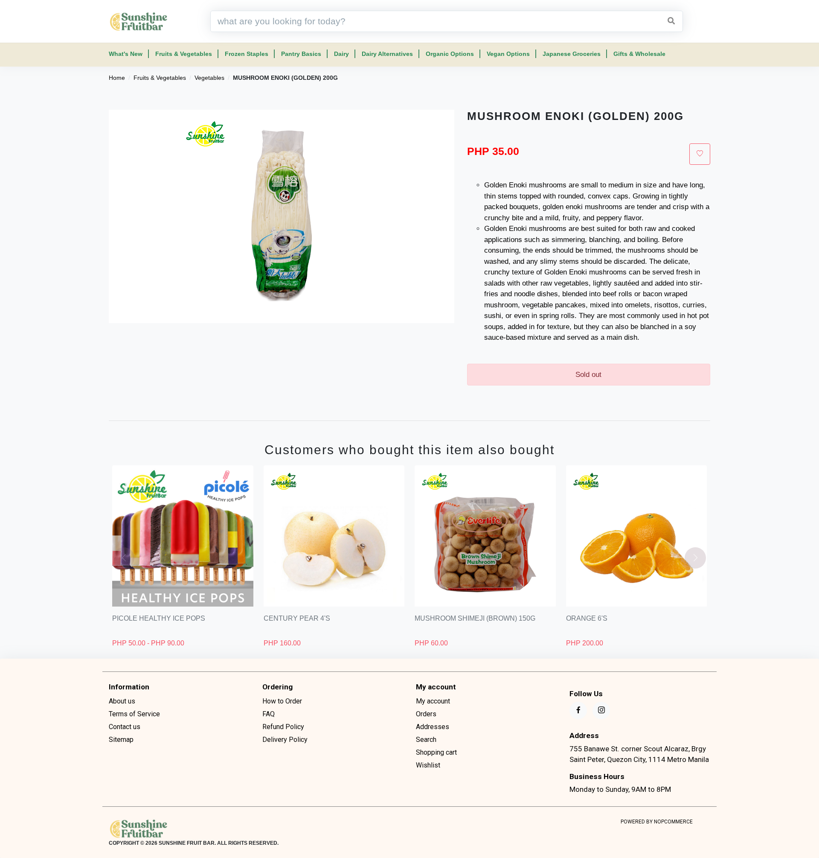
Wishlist (428, 765)
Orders (426, 714)
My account (433, 701)
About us (122, 701)
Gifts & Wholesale (639, 53)
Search (426, 739)
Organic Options (450, 53)
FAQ (268, 714)
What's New (125, 53)
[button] (695, 558)
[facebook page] (578, 710)
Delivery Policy (285, 739)
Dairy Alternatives (387, 53)
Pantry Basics (301, 53)
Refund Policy (283, 727)
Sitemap (121, 739)
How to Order (282, 701)
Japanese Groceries (572, 53)
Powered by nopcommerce (657, 822)
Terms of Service (134, 714)
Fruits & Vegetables (183, 53)
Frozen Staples (246, 53)
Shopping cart (436, 752)
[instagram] (601, 710)
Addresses (432, 727)
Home (117, 77)
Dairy (341, 53)
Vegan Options (508, 53)
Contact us (124, 727)
